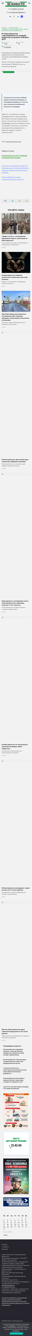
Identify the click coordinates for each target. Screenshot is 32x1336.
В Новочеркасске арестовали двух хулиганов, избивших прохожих (15, 460)
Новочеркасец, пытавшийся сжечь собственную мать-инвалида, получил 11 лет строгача (15, 603)
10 (4, 1222)
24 (4, 1226)
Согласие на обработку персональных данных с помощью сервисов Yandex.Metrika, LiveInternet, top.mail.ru (14, 1299)
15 (22, 1222)
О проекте (5, 1247)
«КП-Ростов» (6, 123)
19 (11, 1224)
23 (26, 1224)
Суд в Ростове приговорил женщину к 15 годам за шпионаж (16, 1087)
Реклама (4, 1244)
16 (26, 1222)
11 (7, 1222)
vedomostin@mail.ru (18, 12)
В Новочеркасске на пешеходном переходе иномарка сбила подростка (15, 746)
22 (22, 1224)
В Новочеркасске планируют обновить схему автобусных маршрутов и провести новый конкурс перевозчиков (13, 1052)
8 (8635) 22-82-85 (17, 9)
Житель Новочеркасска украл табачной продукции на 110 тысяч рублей (15, 1031)
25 (8, 1226)
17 (4, 1224)
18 (7, 1224)
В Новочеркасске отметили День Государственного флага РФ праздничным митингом (14, 1061)
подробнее (12, 1326)
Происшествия (8, 72)
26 (11, 1226)
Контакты (5, 1249)
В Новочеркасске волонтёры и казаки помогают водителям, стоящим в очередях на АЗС (13, 1080)
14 (18, 1222)
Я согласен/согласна (16, 1333)
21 (18, 1224)
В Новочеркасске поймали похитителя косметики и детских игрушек (15, 277)
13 (15, 1222)
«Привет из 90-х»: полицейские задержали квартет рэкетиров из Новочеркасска (14, 238)
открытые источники (13, 141)
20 (15, 1224)
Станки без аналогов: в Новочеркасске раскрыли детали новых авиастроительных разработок (14, 1070)
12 (11, 1222)
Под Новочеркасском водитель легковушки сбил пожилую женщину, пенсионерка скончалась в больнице (15, 317)
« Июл (5, 1235)
